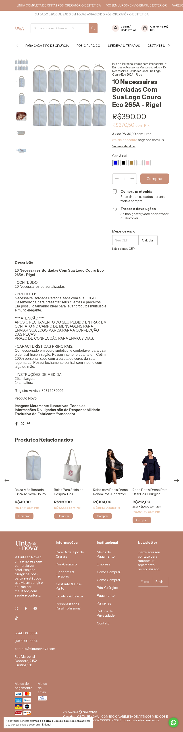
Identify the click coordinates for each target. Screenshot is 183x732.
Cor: (119, 156)
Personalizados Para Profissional (68, 606)
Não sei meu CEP (123, 248)
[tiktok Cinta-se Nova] (16, 618)
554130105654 (26, 633)
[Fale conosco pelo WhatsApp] (173, 722)
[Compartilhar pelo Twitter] (23, 423)
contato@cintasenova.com (35, 649)
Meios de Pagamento (106, 554)
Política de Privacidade (106, 613)
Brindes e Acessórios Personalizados (136, 67)
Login (125, 26)
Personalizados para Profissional (143, 64)
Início (115, 64)
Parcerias (104, 603)
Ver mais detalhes (123, 146)
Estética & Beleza (69, 596)
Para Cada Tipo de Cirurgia (47, 45)
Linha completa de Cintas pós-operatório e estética (54, 5)
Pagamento (106, 595)
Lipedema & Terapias (124, 45)
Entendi (46, 724)
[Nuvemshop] (80, 713)
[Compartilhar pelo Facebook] (17, 423)
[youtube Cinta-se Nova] (35, 608)
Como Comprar (108, 572)
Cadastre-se (128, 30)
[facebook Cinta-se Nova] (25, 608)
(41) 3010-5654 (26, 641)
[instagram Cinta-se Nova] (16, 608)
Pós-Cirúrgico (88, 45)
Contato (103, 623)
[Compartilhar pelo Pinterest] (28, 423)
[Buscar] (93, 28)
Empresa (103, 564)
